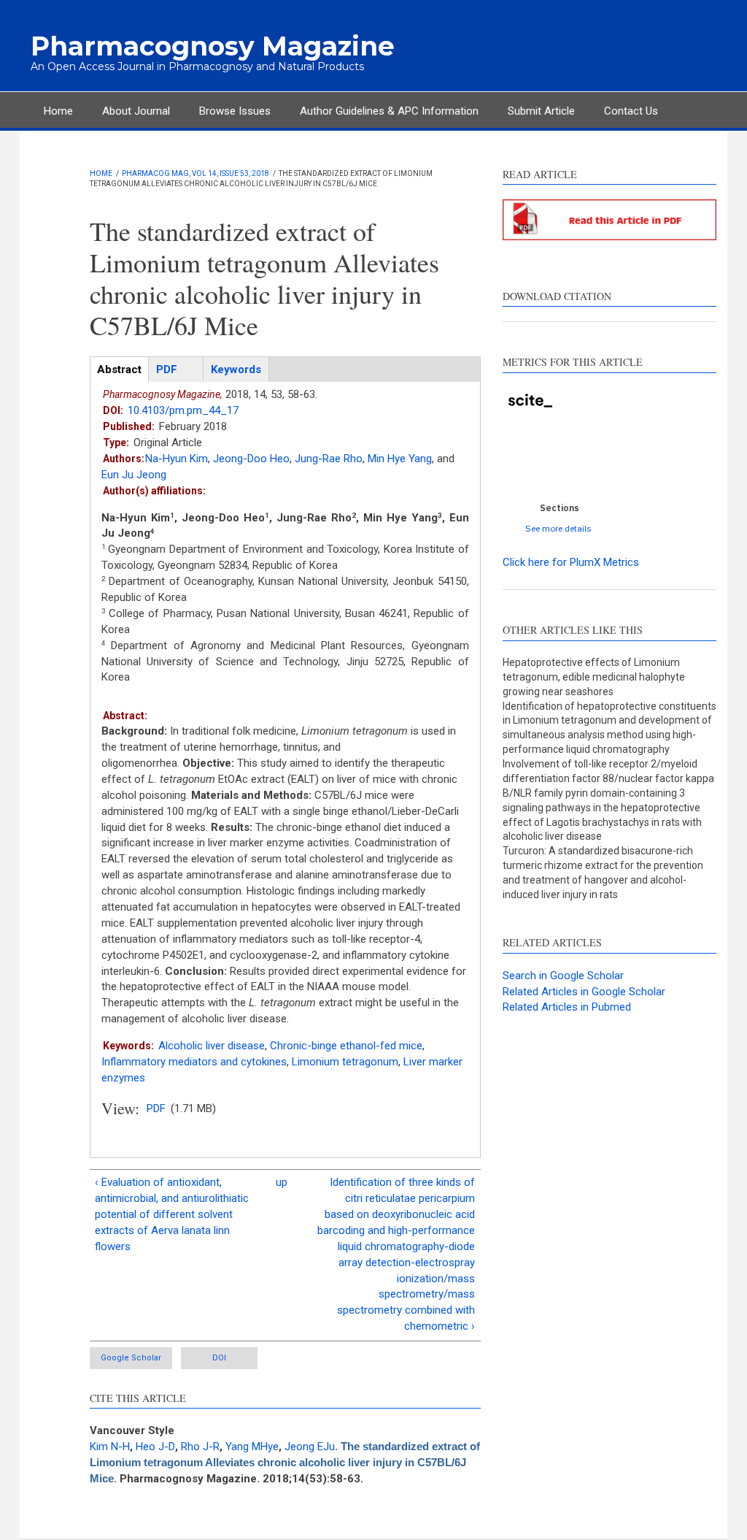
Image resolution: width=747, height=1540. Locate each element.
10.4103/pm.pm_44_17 (183, 410)
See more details (558, 528)
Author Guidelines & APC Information (389, 111)
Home (58, 111)
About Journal (136, 111)
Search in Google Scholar (563, 975)
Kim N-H (110, 1446)
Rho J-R (200, 1446)
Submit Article (541, 111)
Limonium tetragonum (345, 1061)
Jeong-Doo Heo (251, 458)
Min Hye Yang (400, 458)
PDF (156, 1108)
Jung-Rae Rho (329, 458)
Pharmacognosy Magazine (213, 46)
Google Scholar (131, 1358)
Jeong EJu (310, 1446)
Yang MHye (252, 1446)
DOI (219, 1358)
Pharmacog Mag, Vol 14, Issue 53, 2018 (195, 173)
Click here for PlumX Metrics (571, 562)
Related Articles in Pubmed (567, 1007)
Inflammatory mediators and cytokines (194, 1061)
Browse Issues (235, 111)
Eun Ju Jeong (133, 474)
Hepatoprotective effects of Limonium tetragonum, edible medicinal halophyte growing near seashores (594, 676)
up (281, 1182)
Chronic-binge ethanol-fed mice (346, 1045)
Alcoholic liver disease (211, 1045)
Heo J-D (155, 1446)
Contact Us (631, 111)
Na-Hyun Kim (176, 458)
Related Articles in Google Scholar (584, 991)
